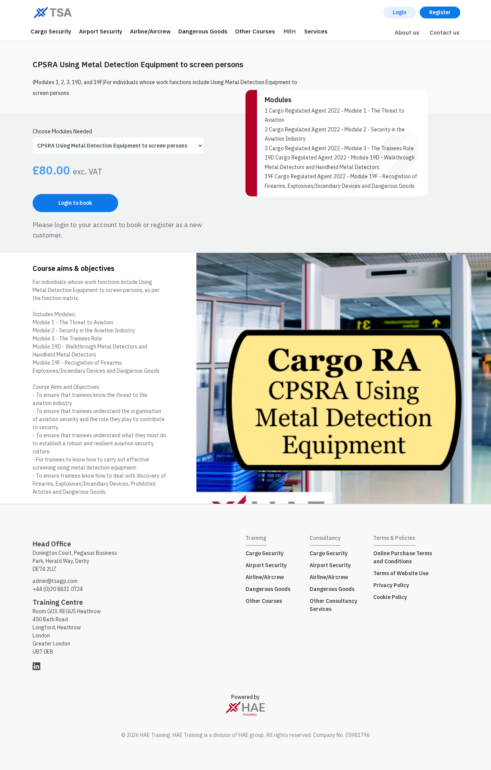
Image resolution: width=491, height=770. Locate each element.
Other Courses (255, 31)
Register (440, 12)
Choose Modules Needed (62, 131)
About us (407, 32)
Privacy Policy (391, 585)
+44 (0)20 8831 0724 (58, 589)
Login (399, 12)
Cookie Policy (390, 597)
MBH (289, 31)
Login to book (75, 202)
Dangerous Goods (202, 31)
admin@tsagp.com (55, 581)
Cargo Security (51, 31)
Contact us (445, 32)
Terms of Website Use (400, 573)
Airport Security (100, 31)
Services (316, 31)
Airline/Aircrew (150, 31)
